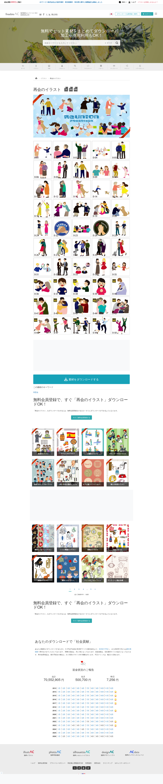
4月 (73, 688)
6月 (83, 688)
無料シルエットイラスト (81, 755)
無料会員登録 (42, 763)
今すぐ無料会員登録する (81, 417)
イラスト (44, 78)
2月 (64, 688)
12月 (111, 688)
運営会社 (97, 763)
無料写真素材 (55, 755)
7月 (87, 688)
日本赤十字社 (103, 649)
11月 (107, 688)
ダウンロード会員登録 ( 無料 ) (127, 14)
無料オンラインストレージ (134, 755)
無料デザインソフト (108, 755)
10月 (102, 688)
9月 (97, 688)
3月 (68, 688)
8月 (92, 688)
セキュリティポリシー (122, 763)
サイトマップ (107, 763)
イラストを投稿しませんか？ (148, 2)
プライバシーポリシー (57, 763)
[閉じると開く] (1, 773)
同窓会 (35, 392)
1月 (59, 688)
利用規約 (88, 763)
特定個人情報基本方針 (75, 763)
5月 (78, 688)
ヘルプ (33, 763)
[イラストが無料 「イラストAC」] (12, 14)
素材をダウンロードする (84, 379)
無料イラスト (28, 755)
